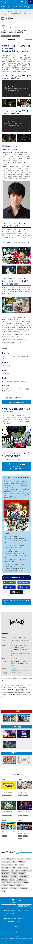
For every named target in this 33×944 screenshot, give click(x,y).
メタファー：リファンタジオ (9, 28)
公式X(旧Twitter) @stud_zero (19, 670)
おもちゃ (18, 870)
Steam (10, 864)
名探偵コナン (20, 885)
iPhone (14, 862)
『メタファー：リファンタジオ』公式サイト (16, 601)
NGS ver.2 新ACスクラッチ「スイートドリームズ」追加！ (24, 791)
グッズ (19, 867)
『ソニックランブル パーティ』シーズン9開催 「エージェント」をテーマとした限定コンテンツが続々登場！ (24, 812)
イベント (19, 838)
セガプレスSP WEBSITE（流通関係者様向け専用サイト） (24, 906)
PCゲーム (24, 11)
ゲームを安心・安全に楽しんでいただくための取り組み (17, 910)
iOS (9, 862)
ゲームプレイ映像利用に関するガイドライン (14, 921)
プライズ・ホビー (13, 6)
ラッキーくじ (22, 873)
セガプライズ (5, 870)
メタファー (4, 879)
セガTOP (3, 11)
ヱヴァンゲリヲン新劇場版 (8, 885)
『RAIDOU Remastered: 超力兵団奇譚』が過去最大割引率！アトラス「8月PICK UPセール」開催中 (24, 832)
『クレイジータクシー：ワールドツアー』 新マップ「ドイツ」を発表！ (8, 791)
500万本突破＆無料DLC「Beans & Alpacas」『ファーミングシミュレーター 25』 (8, 812)
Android (4, 862)
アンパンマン (13, 888)
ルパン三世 (4, 888)
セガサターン (14, 876)
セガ (3, 859)
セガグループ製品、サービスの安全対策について (15, 918)
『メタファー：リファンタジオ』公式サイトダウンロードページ (16, 466)
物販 (14, 867)
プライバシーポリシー (10, 915)
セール (3, 891)
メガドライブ (5, 876)
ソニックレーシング (21, 879)
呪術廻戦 (26, 882)
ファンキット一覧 (23, 888)
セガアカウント (18, 882)
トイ (12, 870)
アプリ (28, 859)
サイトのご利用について (10, 913)
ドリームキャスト (24, 876)
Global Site (17, 926)
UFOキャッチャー (26, 870)
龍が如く (9, 882)
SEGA (8, 859)
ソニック (12, 879)
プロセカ (14, 873)
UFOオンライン (5, 873)
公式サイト (14, 668)
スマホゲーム (25, 815)
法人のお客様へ (9, 905)
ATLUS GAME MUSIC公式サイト (16, 402)
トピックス (9, 11)
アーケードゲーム (6, 867)
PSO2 (3, 882)
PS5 (16, 864)
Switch (21, 864)
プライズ (25, 867)
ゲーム (4, 6)
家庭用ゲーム (18, 11)
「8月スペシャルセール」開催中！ (8, 832)
